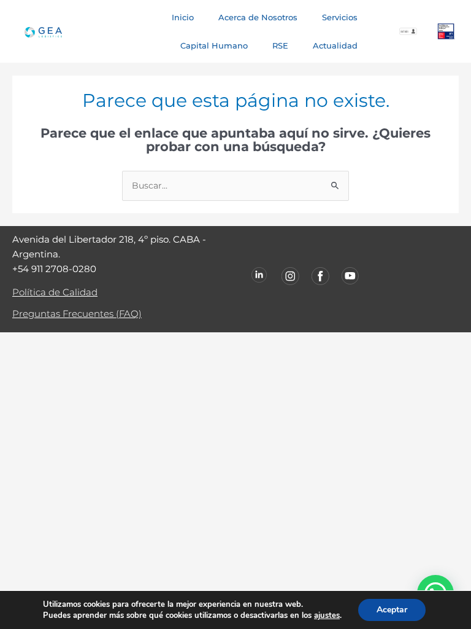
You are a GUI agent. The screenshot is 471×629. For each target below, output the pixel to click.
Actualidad (335, 45)
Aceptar (392, 609)
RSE (280, 45)
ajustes (327, 615)
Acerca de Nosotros (257, 17)
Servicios (340, 17)
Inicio (183, 17)
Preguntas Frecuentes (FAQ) (77, 313)
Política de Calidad (55, 292)
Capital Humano (214, 45)
